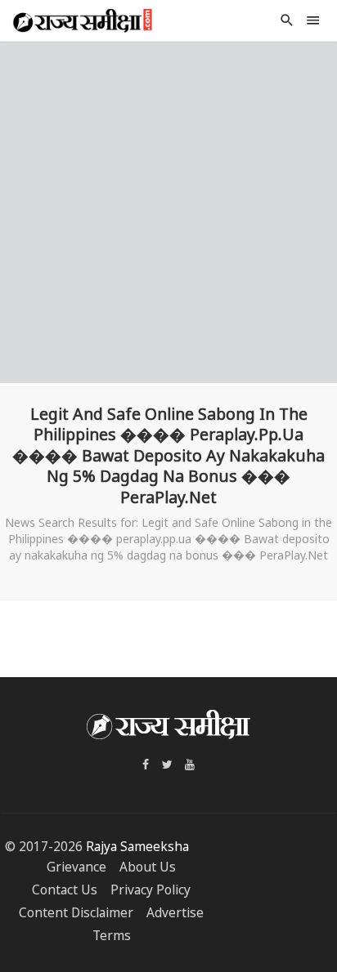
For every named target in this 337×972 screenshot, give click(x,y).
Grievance (76, 867)
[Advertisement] (168, 210)
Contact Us (64, 889)
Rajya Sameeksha (137, 846)
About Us (147, 867)
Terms (111, 935)
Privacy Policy (150, 889)
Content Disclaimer (76, 912)
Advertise (175, 912)
